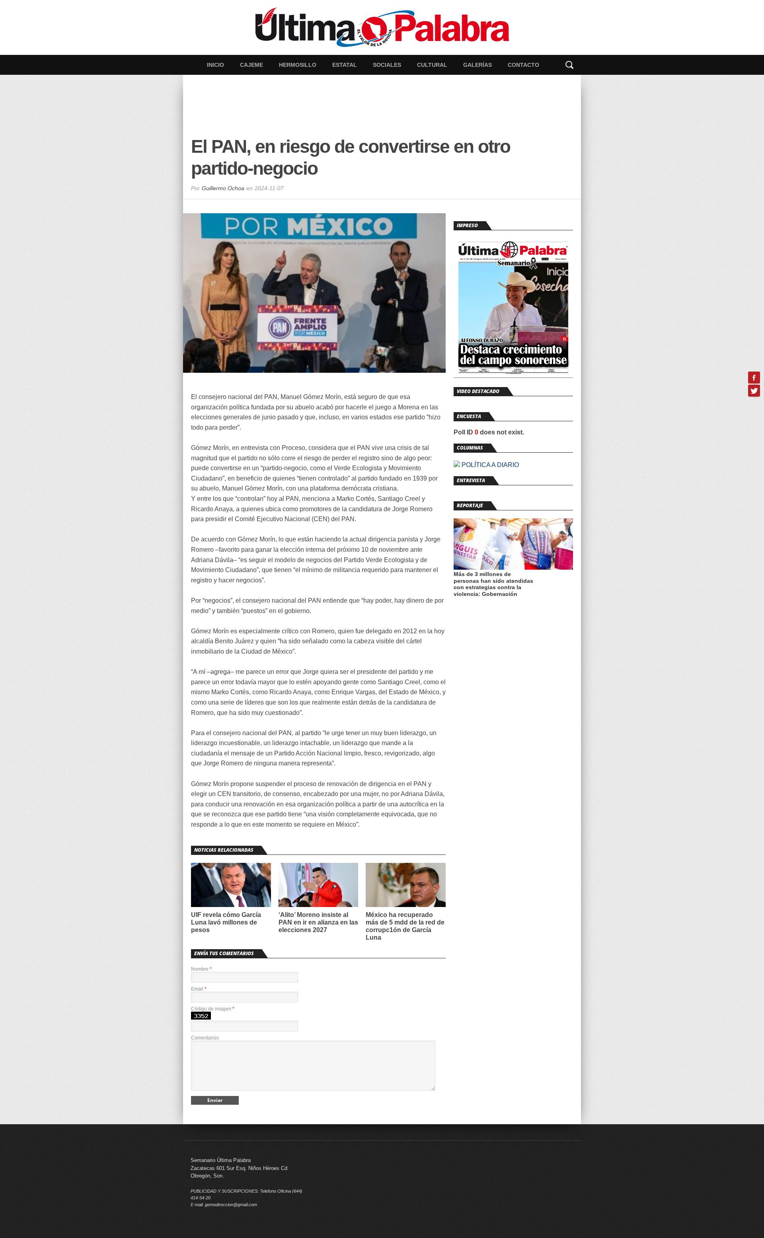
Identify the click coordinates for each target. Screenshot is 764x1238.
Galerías (477, 65)
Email (199, 989)
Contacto (523, 65)
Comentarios (205, 1038)
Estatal (344, 65)
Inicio (215, 65)
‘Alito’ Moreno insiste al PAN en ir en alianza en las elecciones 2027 (318, 922)
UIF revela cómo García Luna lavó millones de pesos (226, 922)
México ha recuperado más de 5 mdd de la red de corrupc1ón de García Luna (405, 926)
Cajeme (251, 65)
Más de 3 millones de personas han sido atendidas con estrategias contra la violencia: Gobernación (493, 584)
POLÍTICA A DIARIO (489, 464)
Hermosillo (297, 65)
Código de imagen (212, 1009)
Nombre (201, 969)
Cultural (432, 65)
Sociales (387, 65)
